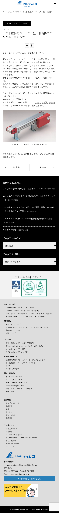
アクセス (9, 412)
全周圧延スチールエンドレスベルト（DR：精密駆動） (26, 317)
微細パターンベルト (13, 330)
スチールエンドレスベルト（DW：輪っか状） (23, 311)
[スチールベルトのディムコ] (27, 3)
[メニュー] (55, 4)
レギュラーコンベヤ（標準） (16, 349)
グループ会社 (11, 415)
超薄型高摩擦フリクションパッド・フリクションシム (25, 360)
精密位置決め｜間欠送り (15, 386)
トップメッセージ (12, 403)
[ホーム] (3, 12)
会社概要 (9, 406)
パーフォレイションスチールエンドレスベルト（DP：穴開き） (29, 314)
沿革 (7, 409)
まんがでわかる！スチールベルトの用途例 (21, 438)
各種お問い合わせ (12, 443)
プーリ (8, 366)
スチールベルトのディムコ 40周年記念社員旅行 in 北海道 (27, 218)
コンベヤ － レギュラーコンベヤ (17, 23)
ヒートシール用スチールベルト (17, 383)
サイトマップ (11, 447)
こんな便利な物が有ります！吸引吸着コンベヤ (23, 189)
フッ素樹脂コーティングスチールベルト (20, 363)
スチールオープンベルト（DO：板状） (20, 308)
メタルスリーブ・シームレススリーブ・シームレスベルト (27, 327)
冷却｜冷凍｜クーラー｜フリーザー (19, 389)
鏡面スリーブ (11, 333)
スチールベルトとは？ (14, 435)
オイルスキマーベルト (14, 377)
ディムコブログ (13, 12)
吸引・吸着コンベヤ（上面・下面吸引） (20, 343)
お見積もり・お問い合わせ (31, 479)
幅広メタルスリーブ (13, 324)
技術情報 (9, 432)
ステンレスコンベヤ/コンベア (17, 352)
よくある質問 (11, 441)
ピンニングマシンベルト (15, 380)
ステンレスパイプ (12, 369)
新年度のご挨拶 (9, 230)
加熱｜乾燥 (10, 391)
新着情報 (9, 418)
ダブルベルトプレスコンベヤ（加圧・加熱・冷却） (25, 346)
